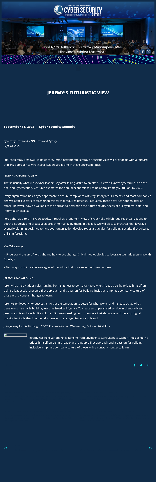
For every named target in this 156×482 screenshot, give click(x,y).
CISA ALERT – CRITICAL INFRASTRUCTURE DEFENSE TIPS (108, 411)
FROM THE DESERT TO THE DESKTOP (98, 392)
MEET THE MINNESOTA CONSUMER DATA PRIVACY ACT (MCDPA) (37, 392)
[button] (78, 68)
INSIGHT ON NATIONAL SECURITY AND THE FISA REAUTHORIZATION (39, 411)
